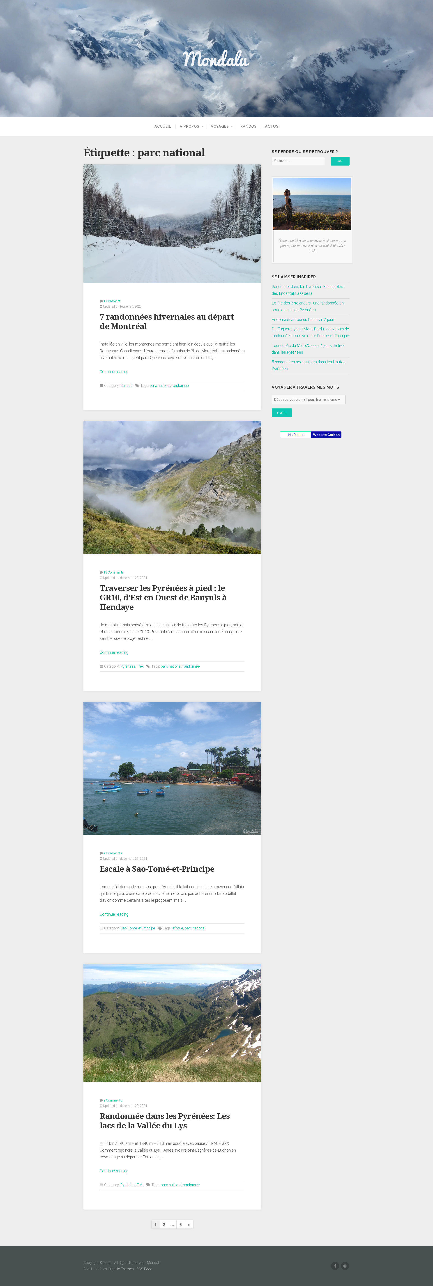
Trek (140, 666)
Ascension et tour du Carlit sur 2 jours (303, 319)
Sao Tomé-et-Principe (137, 928)
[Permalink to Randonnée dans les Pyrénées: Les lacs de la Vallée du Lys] (172, 1023)
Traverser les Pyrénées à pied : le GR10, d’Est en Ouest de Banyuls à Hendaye (163, 597)
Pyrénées (127, 666)
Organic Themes (121, 1269)
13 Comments (114, 572)
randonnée (180, 385)
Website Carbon (326, 435)
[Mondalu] (216, 59)
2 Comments (113, 1100)
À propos (189, 126)
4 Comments (113, 853)
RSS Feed (144, 1269)
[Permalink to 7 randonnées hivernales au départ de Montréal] (172, 223)
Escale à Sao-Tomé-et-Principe (157, 868)
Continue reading (114, 371)
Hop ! (282, 413)
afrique (177, 928)
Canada (126, 385)
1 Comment (112, 301)
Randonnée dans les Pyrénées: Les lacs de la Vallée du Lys (165, 1120)
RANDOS (248, 126)
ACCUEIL (162, 126)
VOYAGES (220, 126)
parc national (160, 385)
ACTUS (272, 126)
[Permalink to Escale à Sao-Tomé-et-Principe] (172, 768)
